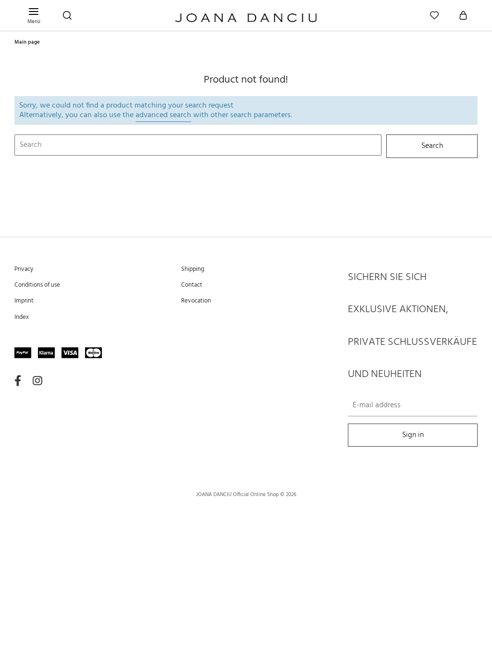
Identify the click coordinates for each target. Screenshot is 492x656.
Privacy (23, 269)
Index (21, 317)
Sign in (412, 435)
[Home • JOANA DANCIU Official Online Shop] (246, 19)
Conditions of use (37, 285)
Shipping (192, 269)
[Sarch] (67, 15)
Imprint (24, 301)
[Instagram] (37, 381)
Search (432, 146)
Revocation (196, 301)
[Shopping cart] (463, 15)
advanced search (163, 115)
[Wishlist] (434, 15)
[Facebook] (17, 381)
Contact (191, 285)
